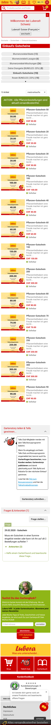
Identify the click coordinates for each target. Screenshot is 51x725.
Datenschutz (8, 715)
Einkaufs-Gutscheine (29, 40)
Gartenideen (14, 40)
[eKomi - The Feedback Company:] (15, 685)
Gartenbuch (42, 669)
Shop (9, 669)
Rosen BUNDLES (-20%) (23, 78)
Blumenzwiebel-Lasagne (24, 58)
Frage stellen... (38, 519)
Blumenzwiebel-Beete (23, 54)
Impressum (8, 711)
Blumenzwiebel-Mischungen (23, 63)
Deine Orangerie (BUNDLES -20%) (24, 68)
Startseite (4, 40)
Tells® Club (25, 669)
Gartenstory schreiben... (34, 499)
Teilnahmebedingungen (28, 485)
